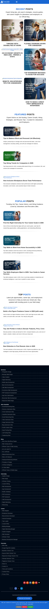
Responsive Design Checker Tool (10, 555)
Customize (19, 606)
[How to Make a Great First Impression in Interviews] (35, 99)
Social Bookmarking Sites (8, 406)
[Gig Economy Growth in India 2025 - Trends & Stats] (12, 50)
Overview (3, 543)
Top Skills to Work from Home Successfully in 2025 (22, 247)
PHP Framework (6, 497)
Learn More (30, 604)
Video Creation (5, 377)
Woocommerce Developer (8, 516)
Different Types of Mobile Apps (9, 470)
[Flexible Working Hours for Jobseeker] (35, 40)
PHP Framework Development (9, 392)
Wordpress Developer (7, 513)
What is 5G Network (7, 457)
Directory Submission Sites (8, 409)
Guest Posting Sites (7, 430)
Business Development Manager (10, 539)
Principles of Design (7, 462)
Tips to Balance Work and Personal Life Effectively (21, 138)
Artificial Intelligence (7, 464)
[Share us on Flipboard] (36, 582)
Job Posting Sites (6, 432)
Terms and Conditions (7, 569)
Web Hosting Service (7, 443)
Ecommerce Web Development (9, 390)
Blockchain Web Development (9, 398)
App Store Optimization (8, 395)
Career (3, 508)
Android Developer (6, 518)
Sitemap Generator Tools (8, 558)
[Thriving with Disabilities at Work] (12, 40)
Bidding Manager (6, 526)
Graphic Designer (6, 531)
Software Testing (6, 481)
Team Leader (5, 521)
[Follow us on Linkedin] (21, 588)
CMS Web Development (8, 387)
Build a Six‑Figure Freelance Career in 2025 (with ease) (23, 311)
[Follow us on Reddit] (27, 582)
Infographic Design (6, 371)
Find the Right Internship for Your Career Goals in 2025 (23, 223)
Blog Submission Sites (7, 424)
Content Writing (6, 483)
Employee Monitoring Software (9, 459)
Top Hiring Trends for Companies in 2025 (18, 163)
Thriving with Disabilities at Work (12, 44)
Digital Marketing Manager (8, 529)
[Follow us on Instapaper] (39, 582)
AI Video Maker (6, 467)
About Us (4, 563)
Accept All (30, 606)
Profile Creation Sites (7, 427)
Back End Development (7, 385)
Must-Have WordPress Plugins (9, 441)
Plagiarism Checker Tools (8, 561)
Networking (5, 504)
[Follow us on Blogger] (33, 582)
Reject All (24, 606)
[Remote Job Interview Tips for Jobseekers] (12, 78)
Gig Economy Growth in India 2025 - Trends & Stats (12, 55)
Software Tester (6, 536)
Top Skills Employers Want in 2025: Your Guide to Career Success (24, 273)
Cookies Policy (5, 571)
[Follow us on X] (18, 588)
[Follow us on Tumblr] (30, 582)
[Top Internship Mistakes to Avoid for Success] (35, 70)
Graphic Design (6, 476)
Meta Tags (4, 545)
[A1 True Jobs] (5, 2)
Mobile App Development (8, 382)
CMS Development (6, 499)
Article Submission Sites (8, 411)
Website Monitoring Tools (8, 454)
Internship (4, 474)
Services (3, 369)
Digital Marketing (6, 379)
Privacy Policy (5, 574)
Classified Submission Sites (8, 414)
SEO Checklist (5, 404)
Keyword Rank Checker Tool (9, 553)
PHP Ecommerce (6, 494)
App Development (6, 489)
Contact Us (5, 566)
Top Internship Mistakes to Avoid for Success (34, 73)
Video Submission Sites (7, 419)
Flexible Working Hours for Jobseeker (35, 44)
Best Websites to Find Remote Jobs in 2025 (19, 346)
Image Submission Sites (8, 422)
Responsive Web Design (8, 400)
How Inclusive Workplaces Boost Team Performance (22, 180)
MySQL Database (6, 491)
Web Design (5, 478)
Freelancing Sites (6, 435)
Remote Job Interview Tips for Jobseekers (12, 82)
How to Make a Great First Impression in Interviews (35, 103)
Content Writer (5, 523)
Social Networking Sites (8, 417)
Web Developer (6, 534)
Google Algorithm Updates (8, 548)
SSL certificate (5, 451)
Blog (2, 439)
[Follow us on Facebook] (15, 588)
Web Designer (5, 510)
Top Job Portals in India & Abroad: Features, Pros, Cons (23, 329)
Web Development (6, 486)
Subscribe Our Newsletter (24, 598)
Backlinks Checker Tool (7, 550)
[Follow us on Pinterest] (24, 582)
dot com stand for (6, 449)
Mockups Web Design (7, 374)
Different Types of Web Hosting (9, 446)
